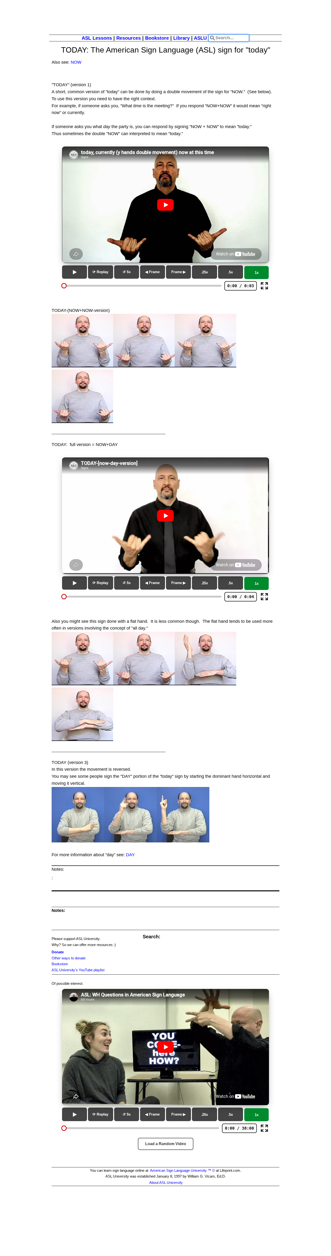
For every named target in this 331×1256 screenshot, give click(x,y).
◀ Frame (152, 272)
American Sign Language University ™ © (182, 1170)
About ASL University (166, 1182)
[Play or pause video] (165, 204)
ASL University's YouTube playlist (78, 970)
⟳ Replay (100, 272)
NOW (76, 62)
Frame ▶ (178, 272)
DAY (130, 854)
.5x (230, 272)
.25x (204, 272)
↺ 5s (127, 272)
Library (181, 38)
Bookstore (157, 38)
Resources (128, 38)
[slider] (64, 285)
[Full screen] (264, 286)
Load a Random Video (165, 1144)
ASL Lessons (97, 38)
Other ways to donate (69, 958)
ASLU (200, 38)
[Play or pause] (74, 272)
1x (257, 272)
